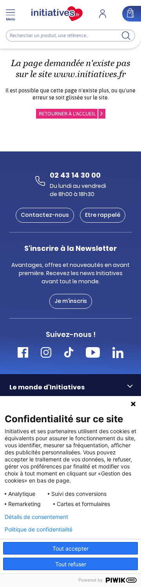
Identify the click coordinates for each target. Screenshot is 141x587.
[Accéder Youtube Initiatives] (93, 353)
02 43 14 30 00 (75, 175)
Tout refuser (70, 564)
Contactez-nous (45, 215)
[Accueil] (57, 14)
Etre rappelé (102, 215)
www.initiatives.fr (90, 74)
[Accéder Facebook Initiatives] (23, 353)
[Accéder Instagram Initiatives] (46, 353)
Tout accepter (70, 548)
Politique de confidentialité (38, 529)
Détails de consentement (36, 517)
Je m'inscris (70, 301)
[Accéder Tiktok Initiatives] (68, 353)
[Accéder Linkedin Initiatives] (117, 353)
